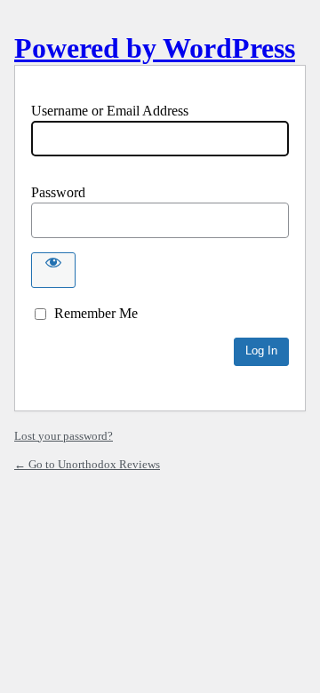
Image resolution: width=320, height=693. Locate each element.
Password (58, 192)
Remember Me (96, 313)
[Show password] (53, 270)
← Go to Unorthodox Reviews (87, 464)
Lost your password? (63, 435)
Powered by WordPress (154, 48)
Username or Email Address (109, 110)
